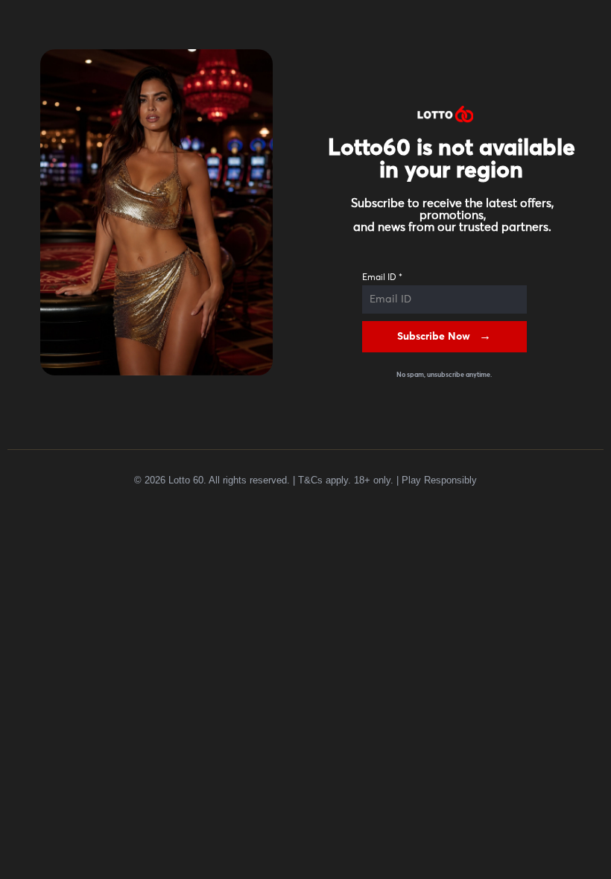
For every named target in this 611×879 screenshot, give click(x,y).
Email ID (382, 277)
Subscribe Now (433, 336)
